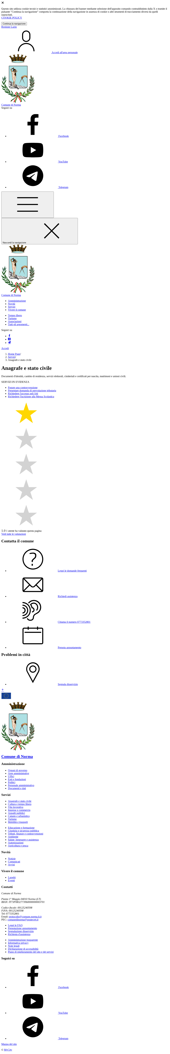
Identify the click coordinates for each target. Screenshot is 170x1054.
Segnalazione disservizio (21, 931)
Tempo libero (15, 315)
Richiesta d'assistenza (19, 934)
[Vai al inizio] (2, 690)
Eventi (11, 880)
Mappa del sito (9, 1044)
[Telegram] (9, 342)
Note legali (13, 945)
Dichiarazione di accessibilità (23, 948)
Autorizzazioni (15, 842)
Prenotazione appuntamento (22, 928)
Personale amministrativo (21, 785)
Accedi (5, 348)
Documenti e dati (17, 788)
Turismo (12, 318)
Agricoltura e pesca (18, 845)
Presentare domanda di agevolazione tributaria (32, 390)
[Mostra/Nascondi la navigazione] (27, 204)
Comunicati (14, 861)
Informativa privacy (18, 942)
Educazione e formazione (21, 827)
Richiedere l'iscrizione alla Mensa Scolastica (31, 396)
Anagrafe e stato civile (19, 801)
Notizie (12, 858)
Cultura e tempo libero (19, 804)
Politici (11, 782)
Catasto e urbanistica (19, 816)
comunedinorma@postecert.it (23, 919)
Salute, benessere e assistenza (23, 839)
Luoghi (12, 877)
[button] (17, 300)
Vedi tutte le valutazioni (13, 534)
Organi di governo (17, 770)
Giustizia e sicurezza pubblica (23, 830)
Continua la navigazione (14, 23)
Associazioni (14, 321)
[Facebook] (9, 336)
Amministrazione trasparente (23, 939)
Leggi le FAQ (15, 925)
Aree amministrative (18, 773)
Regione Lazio (9, 26)
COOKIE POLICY (11, 17)
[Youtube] (9, 339)
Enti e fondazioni (17, 779)
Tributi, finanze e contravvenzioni (25, 833)
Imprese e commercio (19, 810)
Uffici (11, 776)
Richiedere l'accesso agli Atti (23, 393)
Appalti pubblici (16, 813)
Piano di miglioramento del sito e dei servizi (31, 951)
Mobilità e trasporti (18, 822)
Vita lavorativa (15, 807)
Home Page (14, 354)
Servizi (11, 357)
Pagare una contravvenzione (23, 387)
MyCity (8, 1049)
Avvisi (11, 864)
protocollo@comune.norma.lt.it (25, 916)
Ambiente (13, 836)
